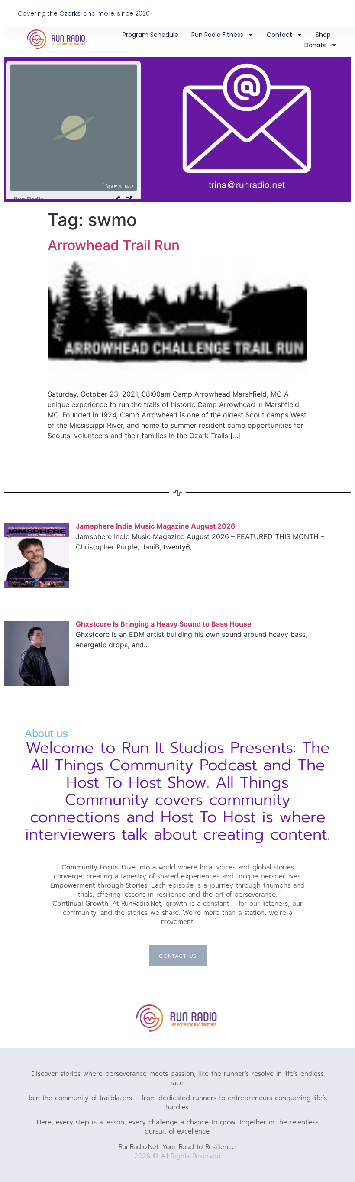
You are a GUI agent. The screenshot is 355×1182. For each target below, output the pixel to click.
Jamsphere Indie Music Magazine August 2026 (156, 526)
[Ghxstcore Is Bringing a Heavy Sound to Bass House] (36, 683)
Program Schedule (150, 34)
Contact (279, 34)
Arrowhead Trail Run (114, 245)
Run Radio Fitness (217, 34)
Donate (315, 45)
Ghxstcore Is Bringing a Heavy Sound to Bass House (164, 624)
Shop (323, 34)
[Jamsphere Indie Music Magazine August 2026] (36, 585)
